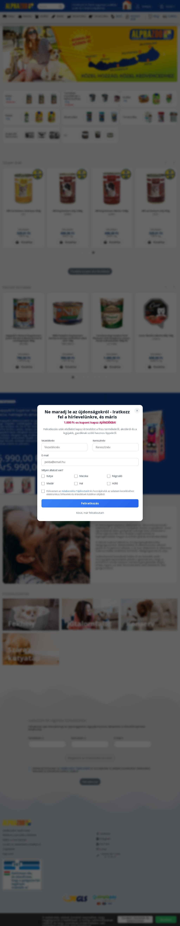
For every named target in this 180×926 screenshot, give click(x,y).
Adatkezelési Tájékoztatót (75, 490)
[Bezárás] (137, 411)
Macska (83, 476)
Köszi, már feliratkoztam (90, 512)
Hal (81, 483)
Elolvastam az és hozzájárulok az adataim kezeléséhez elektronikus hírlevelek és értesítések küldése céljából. (90, 492)
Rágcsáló (117, 476)
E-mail (45, 455)
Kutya (49, 476)
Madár (50, 483)
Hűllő (115, 483)
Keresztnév (99, 440)
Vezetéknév (47, 440)
